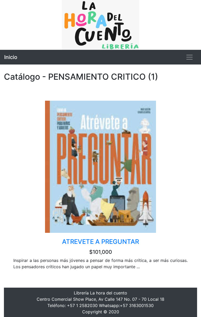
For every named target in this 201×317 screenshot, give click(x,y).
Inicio (10, 57)
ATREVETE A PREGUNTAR (100, 241)
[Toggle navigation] (189, 57)
